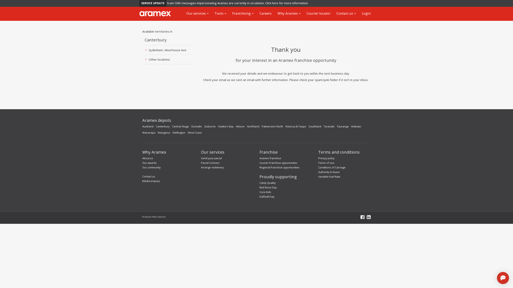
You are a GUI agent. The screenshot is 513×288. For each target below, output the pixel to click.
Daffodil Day (267, 196)
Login (366, 13)
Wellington (179, 132)
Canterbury (163, 126)
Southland (315, 126)
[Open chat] (503, 278)
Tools (219, 13)
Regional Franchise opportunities (280, 167)
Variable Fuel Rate (329, 176)
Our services (196, 13)
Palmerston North (272, 126)
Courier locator (318, 13)
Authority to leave (329, 172)
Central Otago (180, 126)
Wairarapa (148, 132)
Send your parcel (211, 158)
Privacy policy (326, 158)
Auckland (147, 126)
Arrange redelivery (212, 167)
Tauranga (343, 126)
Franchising (241, 13)
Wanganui (164, 132)
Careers (266, 13)
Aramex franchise (270, 158)
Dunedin (196, 126)
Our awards (149, 163)
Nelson (240, 126)
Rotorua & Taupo (296, 126)
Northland (253, 126)
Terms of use (326, 163)
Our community (151, 167)
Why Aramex (288, 13)
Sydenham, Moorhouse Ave (167, 50)
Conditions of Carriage (331, 167)
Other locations (159, 59)
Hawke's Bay (226, 126)
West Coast (195, 132)
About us (147, 158)
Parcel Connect (210, 163)
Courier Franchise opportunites (278, 163)
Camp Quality (268, 183)
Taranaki (329, 126)
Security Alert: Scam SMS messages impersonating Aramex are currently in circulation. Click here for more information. (223, 3)
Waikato (356, 126)
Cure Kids (265, 192)
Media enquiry (151, 181)
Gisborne (210, 126)
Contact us (345, 13)
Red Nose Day (268, 187)
